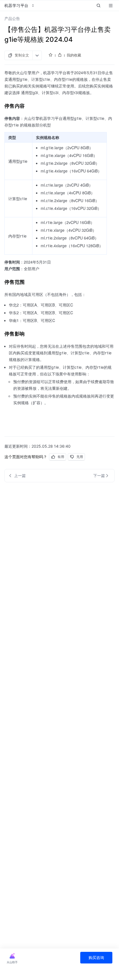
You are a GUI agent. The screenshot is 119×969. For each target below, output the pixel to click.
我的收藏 (74, 55)
